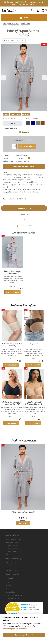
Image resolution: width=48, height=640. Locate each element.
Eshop (5, 24)
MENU (26, 17)
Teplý (18, 114)
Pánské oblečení (13, 24)
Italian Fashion (21, 158)
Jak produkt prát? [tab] (24, 226)
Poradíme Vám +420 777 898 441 (16, 199)
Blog (7, 554)
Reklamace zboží (11, 571)
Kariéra (8, 589)
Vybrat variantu (12, 292)
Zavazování (25, 114)
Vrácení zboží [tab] (24, 220)
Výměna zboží (11, 565)
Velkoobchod (10, 592)
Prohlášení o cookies (13, 599)
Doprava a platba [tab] (23, 214)
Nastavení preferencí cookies (15, 629)
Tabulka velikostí (10, 128)
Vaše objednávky (12, 562)
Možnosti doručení (12, 549)
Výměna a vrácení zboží (14, 539)
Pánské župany (25, 24)
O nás (8, 582)
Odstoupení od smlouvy (14, 568)
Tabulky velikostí (11, 551)
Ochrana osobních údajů (14, 595)
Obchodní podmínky (13, 574)
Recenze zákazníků (12, 542)
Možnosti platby (11, 546)
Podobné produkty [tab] (24, 208)
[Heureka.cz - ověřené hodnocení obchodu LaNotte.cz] (24, 609)
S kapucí (6, 114)
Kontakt (9, 585)
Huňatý (13, 114)
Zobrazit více (23, 523)
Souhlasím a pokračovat (24, 635)
